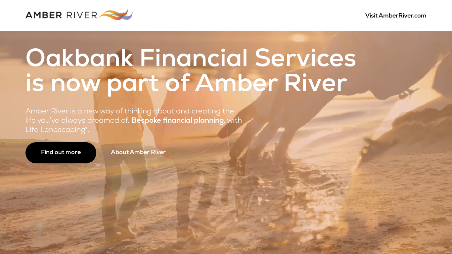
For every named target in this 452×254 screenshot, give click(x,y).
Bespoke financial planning (177, 121)
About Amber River (138, 153)
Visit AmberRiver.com (396, 16)
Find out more (61, 153)
